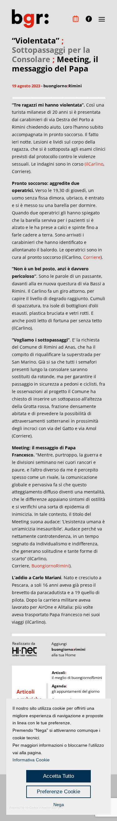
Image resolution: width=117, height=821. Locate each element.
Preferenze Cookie (58, 792)
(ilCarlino (94, 164)
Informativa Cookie (31, 759)
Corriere (91, 257)
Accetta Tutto (58, 776)
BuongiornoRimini (50, 566)
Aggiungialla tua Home (68, 649)
